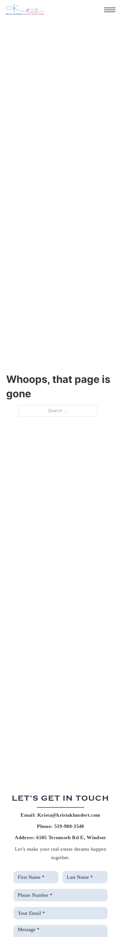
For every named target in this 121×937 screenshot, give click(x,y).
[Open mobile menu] (109, 10)
